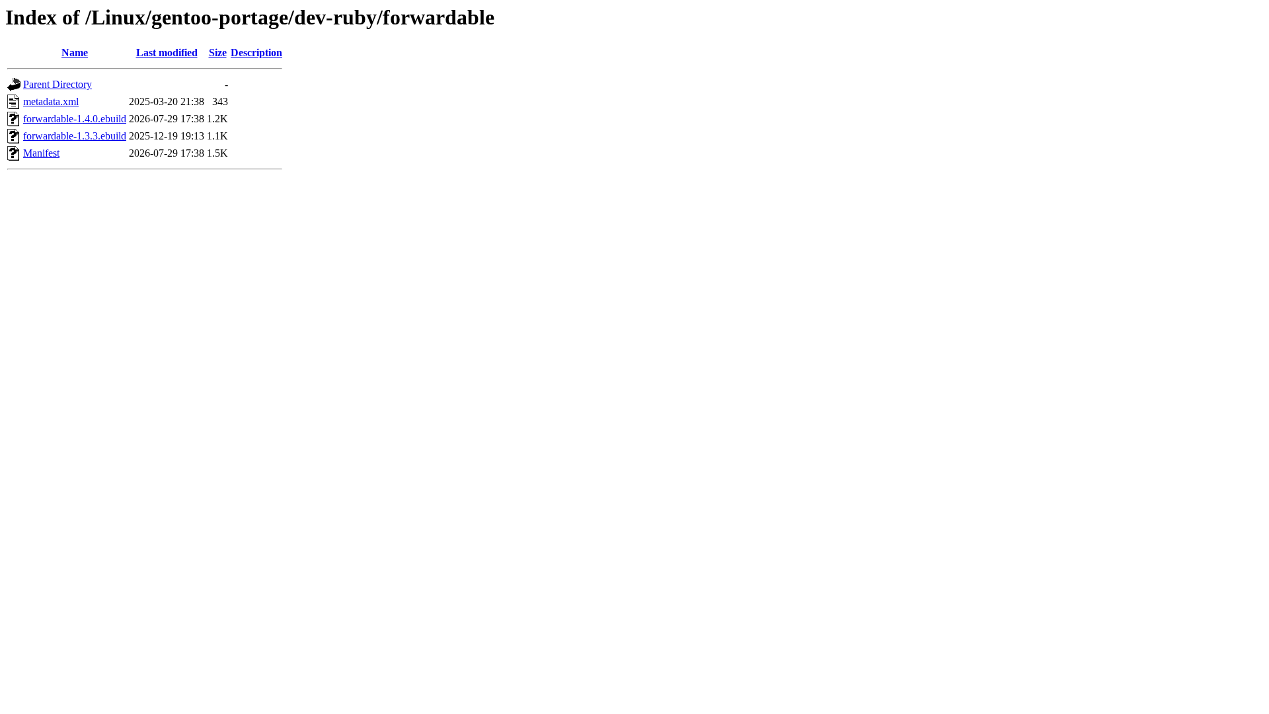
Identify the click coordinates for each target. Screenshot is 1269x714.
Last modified (167, 52)
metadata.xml (51, 101)
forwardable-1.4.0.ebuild (74, 118)
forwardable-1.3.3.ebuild (74, 135)
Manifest (41, 153)
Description (256, 52)
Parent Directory (57, 84)
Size (218, 52)
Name (74, 52)
